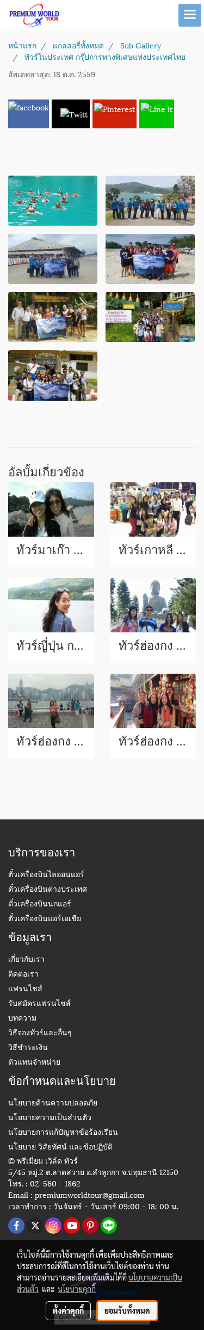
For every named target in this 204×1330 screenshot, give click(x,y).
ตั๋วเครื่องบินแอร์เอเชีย (44, 919)
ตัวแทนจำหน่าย (34, 1063)
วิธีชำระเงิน (28, 1048)
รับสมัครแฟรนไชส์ (39, 1004)
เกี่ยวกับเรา (26, 960)
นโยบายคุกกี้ (77, 1289)
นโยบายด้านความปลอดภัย (52, 1103)
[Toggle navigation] (190, 15)
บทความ (22, 1019)
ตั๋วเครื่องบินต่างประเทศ (47, 890)
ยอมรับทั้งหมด (127, 1310)
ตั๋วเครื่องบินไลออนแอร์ (46, 875)
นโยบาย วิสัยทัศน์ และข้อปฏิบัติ (60, 1147)
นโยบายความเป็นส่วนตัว (49, 1118)
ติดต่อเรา (23, 975)
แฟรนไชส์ (25, 989)
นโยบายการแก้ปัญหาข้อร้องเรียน (63, 1133)
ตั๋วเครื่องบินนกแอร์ (39, 904)
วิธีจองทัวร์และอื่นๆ (40, 1033)
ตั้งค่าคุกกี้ (68, 1310)
